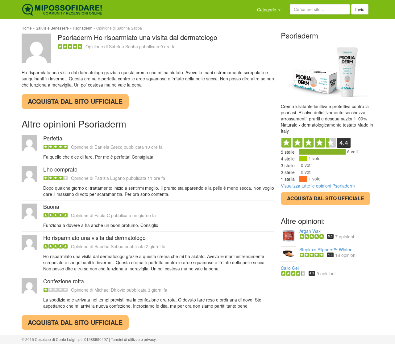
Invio (359, 9)
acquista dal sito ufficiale (75, 101)
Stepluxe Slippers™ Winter (325, 249)
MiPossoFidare (62, 9)
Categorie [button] (267, 9)
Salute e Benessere (52, 27)
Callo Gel (290, 268)
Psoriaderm (82, 27)
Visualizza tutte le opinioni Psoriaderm (318, 186)
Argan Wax (310, 231)
